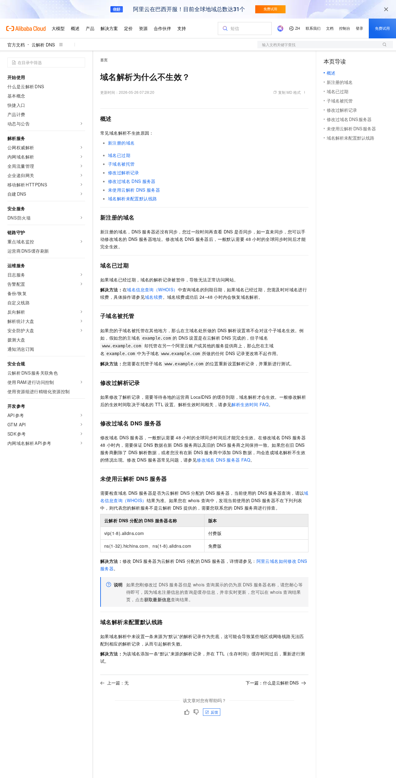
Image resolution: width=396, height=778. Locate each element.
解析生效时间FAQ (250, 404)
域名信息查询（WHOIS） (152, 289)
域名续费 (154, 297)
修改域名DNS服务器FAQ (223, 460)
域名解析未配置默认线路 (132, 198)
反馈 (214, 712)
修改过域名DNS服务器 (132, 181)
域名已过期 (119, 155)
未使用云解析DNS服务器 (134, 190)
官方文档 (16, 44)
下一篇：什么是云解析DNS (272, 683)
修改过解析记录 (123, 172)
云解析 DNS (43, 44)
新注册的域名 (121, 143)
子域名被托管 (121, 164)
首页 (104, 59)
